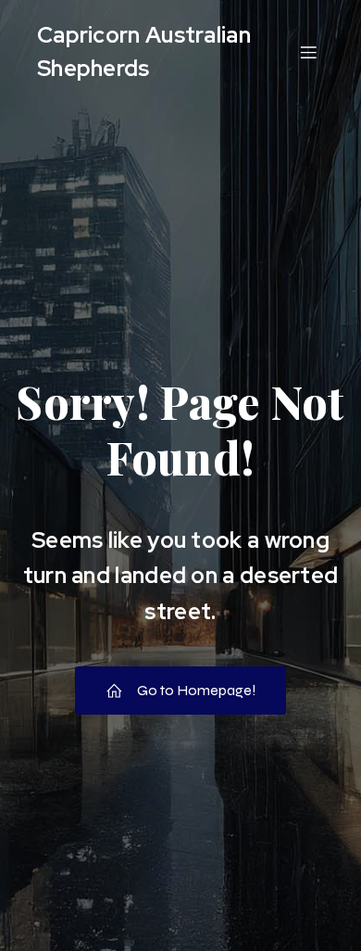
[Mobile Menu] (308, 52)
